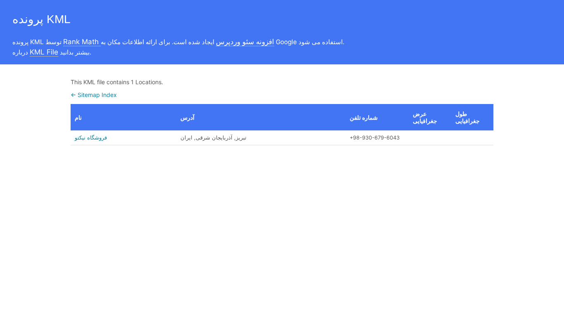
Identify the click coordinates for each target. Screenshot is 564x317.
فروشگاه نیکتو (91, 138)
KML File (44, 52)
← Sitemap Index (94, 94)
